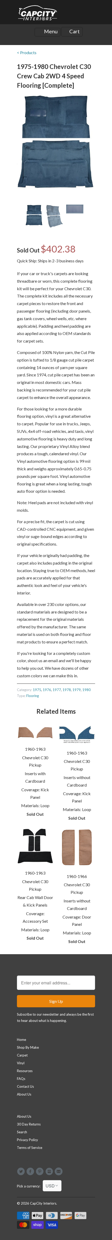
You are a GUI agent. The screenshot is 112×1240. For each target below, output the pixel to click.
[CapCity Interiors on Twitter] (21, 1171)
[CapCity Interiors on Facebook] (31, 1171)
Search (22, 1132)
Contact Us (25, 1086)
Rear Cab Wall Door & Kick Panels (35, 901)
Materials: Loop (35, 805)
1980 (86, 690)
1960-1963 (35, 748)
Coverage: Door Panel (77, 920)
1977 (57, 690)
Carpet (22, 1055)
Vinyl (20, 1063)
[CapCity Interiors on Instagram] (50, 1171)
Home (21, 1039)
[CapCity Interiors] (38, 14)
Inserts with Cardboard (35, 777)
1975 (37, 690)
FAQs (21, 1079)
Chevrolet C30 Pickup (35, 761)
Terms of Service (29, 1148)
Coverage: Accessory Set (35, 917)
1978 (67, 690)
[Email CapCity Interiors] (59, 1171)
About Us (24, 1094)
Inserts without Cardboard (77, 781)
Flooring (32, 696)
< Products (26, 52)
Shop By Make (28, 1047)
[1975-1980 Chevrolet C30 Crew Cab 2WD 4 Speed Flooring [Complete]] (56, 142)
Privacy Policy (27, 1140)
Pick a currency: (30, 1186)
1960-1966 (77, 876)
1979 (76, 690)
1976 (47, 690)
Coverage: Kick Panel (35, 793)
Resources (25, 1071)
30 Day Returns (29, 1124)
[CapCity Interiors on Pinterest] (40, 1171)
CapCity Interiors (43, 1203)
